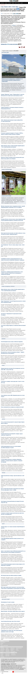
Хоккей (2, 654)
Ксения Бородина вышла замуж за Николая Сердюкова (12, 341)
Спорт (3, 523)
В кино (7, 648)
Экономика (3, 649)
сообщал (14, 25)
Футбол (2, 653)
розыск (6, 6)
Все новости (3, 642)
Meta (17, 6)
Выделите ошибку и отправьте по (10, 50)
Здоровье (7, 651)
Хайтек (3, 419)
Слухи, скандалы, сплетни (8, 286)
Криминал (12, 649)
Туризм (3, 472)
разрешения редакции (4, 667)
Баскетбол (7, 653)
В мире (2, 643)
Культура (2, 650)
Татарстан (13, 653)
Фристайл (7, 655)
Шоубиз (3, 338)
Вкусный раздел (6, 599)
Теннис (2, 655)
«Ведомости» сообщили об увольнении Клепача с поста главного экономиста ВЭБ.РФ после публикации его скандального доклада (12, 273)
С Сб (17, 13)
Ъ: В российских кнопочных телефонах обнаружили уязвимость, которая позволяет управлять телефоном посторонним (11, 460)
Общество (12, 648)
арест (9, 6)
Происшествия (19, 648)
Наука (3, 365)
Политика (2, 648)
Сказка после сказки (6, 195)
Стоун (13, 6)
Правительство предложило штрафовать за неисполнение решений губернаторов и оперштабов (12, 80)
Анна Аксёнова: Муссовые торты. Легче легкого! (10, 621)
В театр (2, 651)
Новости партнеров (4, 645)
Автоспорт (7, 654)
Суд (2, 6)
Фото (1, 644)
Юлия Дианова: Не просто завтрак (7, 602)
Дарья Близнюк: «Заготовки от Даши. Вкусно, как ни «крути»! (13, 611)
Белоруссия (13, 654)
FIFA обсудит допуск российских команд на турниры (11, 575)
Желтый (7, 650)
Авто (17, 649)
